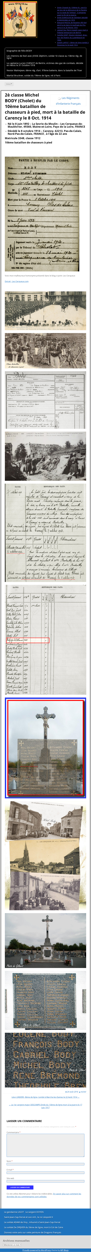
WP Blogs (64, 1250)
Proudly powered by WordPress (37, 1250)
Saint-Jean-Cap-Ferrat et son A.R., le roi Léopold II (28, 1217)
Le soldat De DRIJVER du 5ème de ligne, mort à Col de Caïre (33, 1227)
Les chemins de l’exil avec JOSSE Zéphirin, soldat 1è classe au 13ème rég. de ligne (44, 56)
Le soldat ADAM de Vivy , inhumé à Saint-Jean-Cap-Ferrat (32, 1222)
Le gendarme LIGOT (14, 1212)
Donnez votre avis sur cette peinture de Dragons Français (32, 1232)
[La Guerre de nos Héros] (20, 20)
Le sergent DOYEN (34, 1212)
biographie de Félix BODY (19, 50)
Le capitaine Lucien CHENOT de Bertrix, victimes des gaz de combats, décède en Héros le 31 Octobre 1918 (45, 64)
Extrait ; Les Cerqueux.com (17, 281)
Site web (10, 1178)
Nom (10, 1161)
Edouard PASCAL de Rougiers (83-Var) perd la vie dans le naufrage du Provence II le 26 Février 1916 (72, 25)
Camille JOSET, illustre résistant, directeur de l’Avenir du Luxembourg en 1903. (72, 37)
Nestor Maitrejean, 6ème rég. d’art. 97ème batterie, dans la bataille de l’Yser (44, 70)
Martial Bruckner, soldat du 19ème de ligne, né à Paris (33, 75)
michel (83, 1091)
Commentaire (13, 1132)
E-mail (10, 1169)
